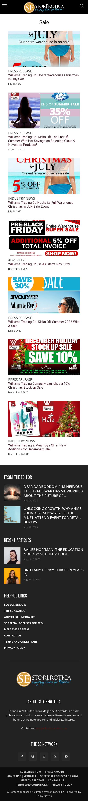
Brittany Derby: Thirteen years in (53, 572)
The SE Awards (14, 611)
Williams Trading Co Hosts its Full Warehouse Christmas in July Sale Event (40, 204)
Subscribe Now (15, 604)
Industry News (21, 198)
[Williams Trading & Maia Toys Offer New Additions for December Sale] (44, 419)
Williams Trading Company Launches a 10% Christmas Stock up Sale (39, 385)
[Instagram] (33, 756)
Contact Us (12, 635)
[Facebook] (22, 757)
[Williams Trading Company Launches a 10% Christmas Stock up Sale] (44, 357)
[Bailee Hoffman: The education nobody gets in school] (12, 555)
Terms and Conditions (21, 641)
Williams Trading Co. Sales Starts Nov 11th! (39, 264)
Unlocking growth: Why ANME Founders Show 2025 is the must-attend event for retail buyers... (52, 515)
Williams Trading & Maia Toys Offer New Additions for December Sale (37, 447)
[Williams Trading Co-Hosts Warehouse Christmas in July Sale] (44, 49)
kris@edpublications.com (51, 728)
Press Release (20, 71)
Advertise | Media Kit (19, 617)
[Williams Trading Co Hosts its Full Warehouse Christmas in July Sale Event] (44, 176)
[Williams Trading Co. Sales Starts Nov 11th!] (44, 238)
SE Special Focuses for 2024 (23, 623)
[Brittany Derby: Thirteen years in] (12, 576)
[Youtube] (66, 757)
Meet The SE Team (16, 629)
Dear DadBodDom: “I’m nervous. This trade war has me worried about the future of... (53, 491)
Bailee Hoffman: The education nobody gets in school (53, 551)
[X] (55, 757)
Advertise (17, 260)
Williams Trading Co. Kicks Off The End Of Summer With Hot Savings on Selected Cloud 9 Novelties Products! (41, 141)
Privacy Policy (14, 648)
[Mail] (44, 757)
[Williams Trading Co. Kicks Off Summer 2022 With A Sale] (44, 295)
